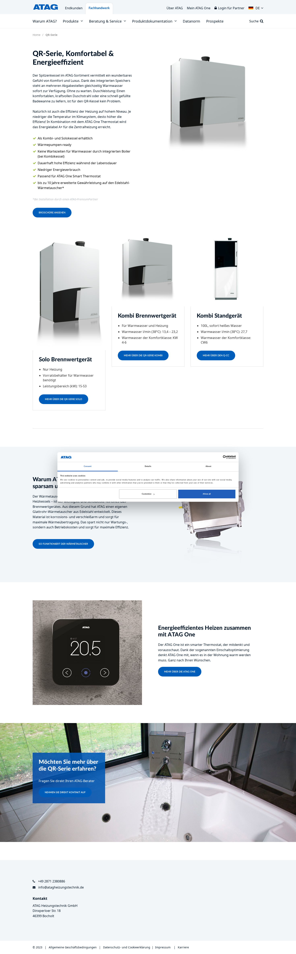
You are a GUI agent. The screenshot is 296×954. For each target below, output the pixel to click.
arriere (184, 947)
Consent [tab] (88, 467)
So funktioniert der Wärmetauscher (63, 544)
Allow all (207, 494)
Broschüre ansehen (52, 212)
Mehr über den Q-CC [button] (216, 355)
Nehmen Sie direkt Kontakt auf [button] (65, 792)
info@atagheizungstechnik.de (61, 887)
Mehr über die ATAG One (179, 671)
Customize (146, 494)
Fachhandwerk (99, 8)
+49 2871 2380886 (51, 881)
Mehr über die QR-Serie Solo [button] (63, 399)
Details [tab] (148, 467)
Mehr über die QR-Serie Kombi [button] (143, 355)
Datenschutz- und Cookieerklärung (126, 947)
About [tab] (208, 467)
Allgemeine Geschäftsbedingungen (73, 947)
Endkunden (74, 8)
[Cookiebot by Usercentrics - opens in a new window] (218, 457)
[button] (255, 7)
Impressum (163, 947)
